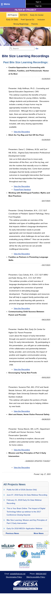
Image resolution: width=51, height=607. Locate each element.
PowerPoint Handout (22, 189)
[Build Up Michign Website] (38, 557)
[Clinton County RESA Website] (25, 548)
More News (39, 533)
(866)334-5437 (41, 574)
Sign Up (38, 6)
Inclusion (41, 19)
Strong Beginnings (21, 24)
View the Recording (22, 132)
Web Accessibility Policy (35, 577)
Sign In (38, 2)
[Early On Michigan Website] (11, 557)
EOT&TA (23, 15)
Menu (7, 4)
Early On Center (37, 15)
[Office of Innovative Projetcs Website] (43, 548)
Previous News (12, 533)
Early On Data (12, 19)
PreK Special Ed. (28, 19)
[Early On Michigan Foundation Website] (25, 567)
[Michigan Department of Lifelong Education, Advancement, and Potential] (8, 548)
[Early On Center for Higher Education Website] (24, 557)
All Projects (12, 15)
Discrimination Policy (14, 577)
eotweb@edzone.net (17, 574)
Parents (34, 24)
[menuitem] (12, 15)
